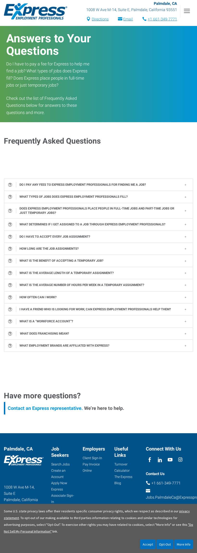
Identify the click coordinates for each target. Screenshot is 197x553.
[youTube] (170, 459)
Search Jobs (60, 464)
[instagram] (180, 459)
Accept (148, 544)
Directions (100, 19)
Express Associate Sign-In (62, 495)
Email (128, 19)
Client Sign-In (92, 458)
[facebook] (150, 459)
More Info (184, 544)
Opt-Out (165, 544)
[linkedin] (160, 459)
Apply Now (59, 483)
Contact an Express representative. (45, 408)
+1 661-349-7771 (162, 19)
